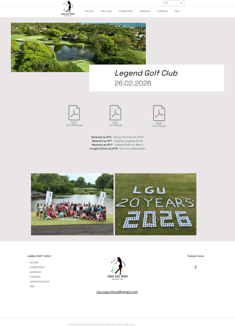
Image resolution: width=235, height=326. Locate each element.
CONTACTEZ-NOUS (39, 281)
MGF (32, 286)
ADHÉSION (35, 272)
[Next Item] (191, 204)
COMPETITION (37, 267)
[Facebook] (195, 267)
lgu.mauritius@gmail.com (117, 292)
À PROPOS (35, 276)
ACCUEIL (34, 262)
